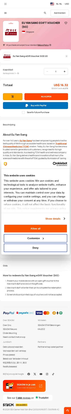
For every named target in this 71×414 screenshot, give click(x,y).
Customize (33, 238)
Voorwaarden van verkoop (14, 350)
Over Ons (7, 325)
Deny (35, 247)
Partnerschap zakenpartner (50, 346)
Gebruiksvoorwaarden (13, 346)
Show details (52, 218)
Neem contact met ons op (14, 337)
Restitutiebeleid (10, 366)
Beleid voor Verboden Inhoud (15, 358)
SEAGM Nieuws (10, 329)
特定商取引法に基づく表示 (15, 362)
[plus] (64, 71)
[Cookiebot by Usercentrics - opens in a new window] (52, 164)
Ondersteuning (10, 333)
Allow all (35, 228)
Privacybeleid (9, 354)
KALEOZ (41, 329)
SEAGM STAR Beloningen (49, 325)
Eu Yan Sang (26, 140)
